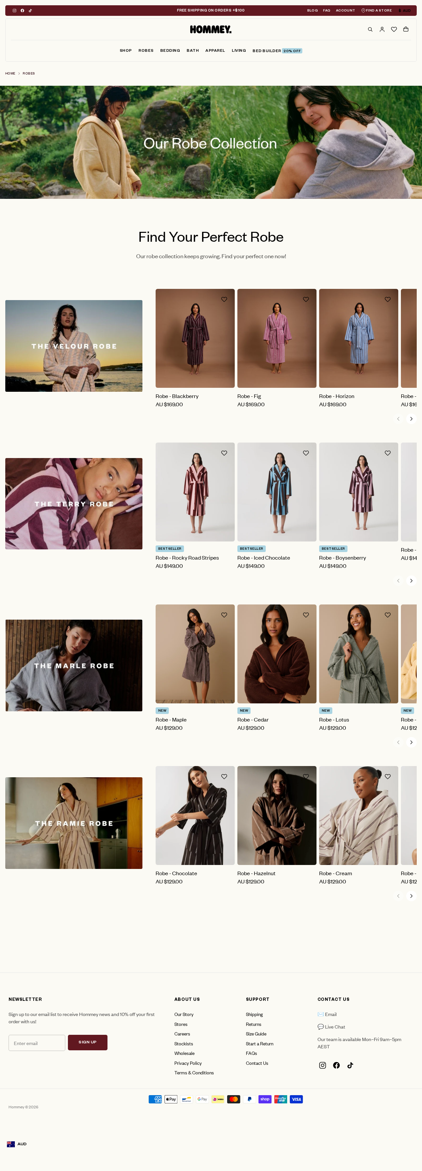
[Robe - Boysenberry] (358, 492)
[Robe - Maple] (195, 653)
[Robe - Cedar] (276, 653)
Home (10, 73)
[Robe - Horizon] (358, 338)
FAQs (251, 1052)
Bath (193, 51)
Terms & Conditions (194, 1072)
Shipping (254, 1013)
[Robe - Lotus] (358, 653)
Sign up (87, 1042)
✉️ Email (327, 1013)
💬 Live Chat (331, 1026)
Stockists (183, 1043)
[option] (211, 142)
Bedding (170, 51)
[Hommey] (210, 29)
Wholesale (184, 1052)
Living (239, 51)
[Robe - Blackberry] (195, 338)
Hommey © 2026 (23, 1107)
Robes (146, 51)
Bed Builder (277, 51)
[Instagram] (14, 11)
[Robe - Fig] (276, 338)
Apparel (215, 51)
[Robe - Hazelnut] (276, 815)
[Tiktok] (30, 11)
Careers (182, 1033)
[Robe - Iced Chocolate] (276, 492)
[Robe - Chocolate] (195, 815)
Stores (181, 1023)
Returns (253, 1023)
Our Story (184, 1013)
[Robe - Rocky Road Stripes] (195, 492)
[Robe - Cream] (358, 815)
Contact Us (257, 1062)
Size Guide (256, 1033)
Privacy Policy (188, 1062)
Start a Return (259, 1043)
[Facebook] (22, 11)
